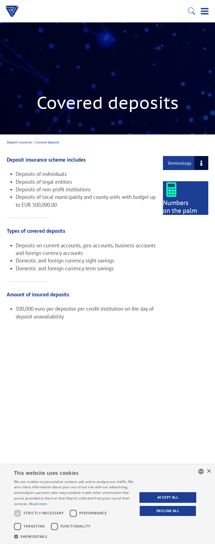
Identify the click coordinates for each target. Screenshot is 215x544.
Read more (38, 503)
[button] (74, 536)
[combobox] (201, 471)
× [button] (209, 471)
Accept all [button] (167, 497)
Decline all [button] (167, 510)
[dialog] (107, 504)
